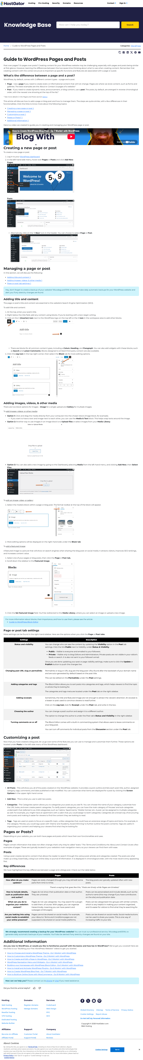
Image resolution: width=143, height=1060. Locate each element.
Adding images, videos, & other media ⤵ (24, 280)
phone (49, 981)
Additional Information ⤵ (18, 121)
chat (57, 981)
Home (6, 46)
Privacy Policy (8, 1056)
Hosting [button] (31, 3)
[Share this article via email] (139, 52)
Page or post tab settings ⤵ (19, 283)
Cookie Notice (9, 1058)
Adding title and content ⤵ (19, 277)
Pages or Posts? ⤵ (15, 117)
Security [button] (56, 3)
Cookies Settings (101, 1050)
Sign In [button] (122, 3)
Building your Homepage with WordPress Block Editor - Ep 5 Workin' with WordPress (45, 965)
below (45, 97)
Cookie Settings (87, 1014)
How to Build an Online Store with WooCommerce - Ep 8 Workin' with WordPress (43, 974)
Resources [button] (78, 3)
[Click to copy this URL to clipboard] (119, 52)
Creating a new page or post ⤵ (20, 108)
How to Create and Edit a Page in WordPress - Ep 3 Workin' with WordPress (40, 959)
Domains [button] (67, 3)
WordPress (136, 46)
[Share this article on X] (131, 52)
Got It (117, 1050)
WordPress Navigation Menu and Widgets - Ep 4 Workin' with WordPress (39, 962)
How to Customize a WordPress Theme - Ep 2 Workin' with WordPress (38, 956)
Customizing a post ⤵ (16, 114)
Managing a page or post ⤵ (19, 111)
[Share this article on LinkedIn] (127, 52)
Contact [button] (110, 3)
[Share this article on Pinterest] (135, 52)
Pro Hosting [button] (43, 3)
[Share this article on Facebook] (123, 52)
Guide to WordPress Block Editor (23, 622)
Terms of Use (32, 1047)
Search (130, 25)
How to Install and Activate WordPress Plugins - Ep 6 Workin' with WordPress (41, 968)
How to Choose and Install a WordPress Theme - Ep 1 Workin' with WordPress (41, 953)
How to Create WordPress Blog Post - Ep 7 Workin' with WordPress (37, 971)
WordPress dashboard (30, 157)
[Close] (139, 1049)
